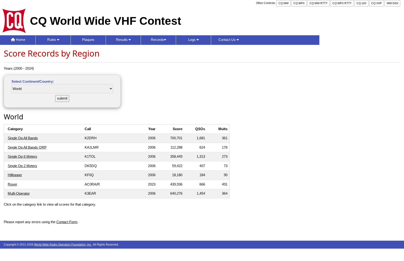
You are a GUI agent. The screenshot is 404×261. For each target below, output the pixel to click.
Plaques (88, 40)
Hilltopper (15, 175)
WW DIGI (392, 3)
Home (20, 40)
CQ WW (283, 3)
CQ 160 (361, 3)
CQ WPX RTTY (342, 3)
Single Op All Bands (23, 138)
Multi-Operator (19, 193)
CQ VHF (376, 3)
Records (157, 40)
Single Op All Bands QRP (27, 147)
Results (122, 40)
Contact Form (66, 222)
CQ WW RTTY (319, 3)
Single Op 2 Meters (22, 166)
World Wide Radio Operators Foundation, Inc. (63, 244)
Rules (52, 40)
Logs (192, 40)
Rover (12, 184)
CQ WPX (299, 3)
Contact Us (227, 40)
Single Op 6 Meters (22, 156)
